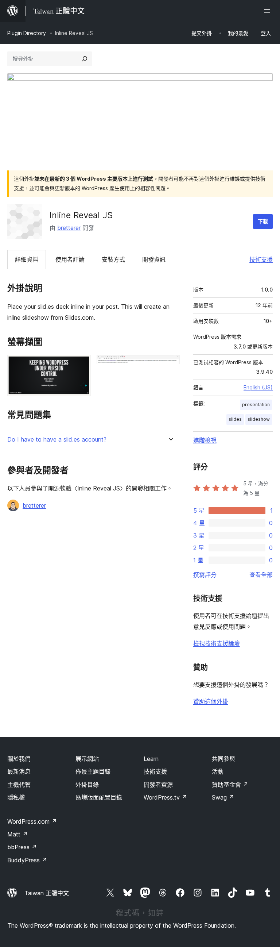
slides (235, 419)
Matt (17, 834)
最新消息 (19, 771)
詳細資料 (26, 259)
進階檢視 (205, 440)
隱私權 (16, 797)
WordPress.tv (165, 797)
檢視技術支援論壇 (216, 643)
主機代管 (19, 784)
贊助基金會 (230, 784)
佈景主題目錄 (92, 771)
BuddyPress (27, 860)
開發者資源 (158, 784)
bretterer (69, 227)
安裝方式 (113, 259)
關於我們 (19, 758)
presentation (256, 404)
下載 (263, 221)
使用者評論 (70, 259)
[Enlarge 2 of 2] (170, 364)
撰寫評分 (205, 574)
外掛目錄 (87, 784)
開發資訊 (154, 259)
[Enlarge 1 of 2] (81, 364)
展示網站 (87, 758)
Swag (223, 797)
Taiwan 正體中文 (46, 893)
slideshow (259, 419)
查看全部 (261, 574)
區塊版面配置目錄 (98, 797)
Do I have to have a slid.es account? (56, 439)
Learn (151, 758)
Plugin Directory (26, 33)
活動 (217, 771)
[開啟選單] (268, 11)
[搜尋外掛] (84, 58)
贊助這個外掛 (210, 701)
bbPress (22, 847)
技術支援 (261, 259)
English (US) (258, 387)
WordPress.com (32, 821)
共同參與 (223, 758)
